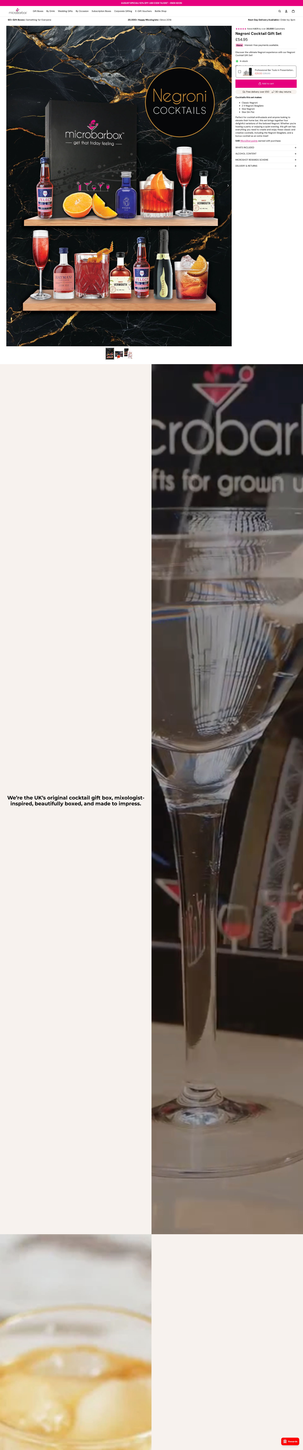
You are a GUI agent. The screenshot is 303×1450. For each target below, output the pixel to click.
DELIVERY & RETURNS (246, 166)
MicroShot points (249, 140)
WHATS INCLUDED (244, 147)
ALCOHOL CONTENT (245, 153)
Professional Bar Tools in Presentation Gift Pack (274, 70)
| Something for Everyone (29, 19)
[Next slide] (229, 186)
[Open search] (279, 11)
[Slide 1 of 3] (110, 353)
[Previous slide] (9, 186)
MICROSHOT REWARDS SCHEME (251, 159)
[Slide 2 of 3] (119, 353)
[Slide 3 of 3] (128, 353)
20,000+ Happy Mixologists (143, 19)
